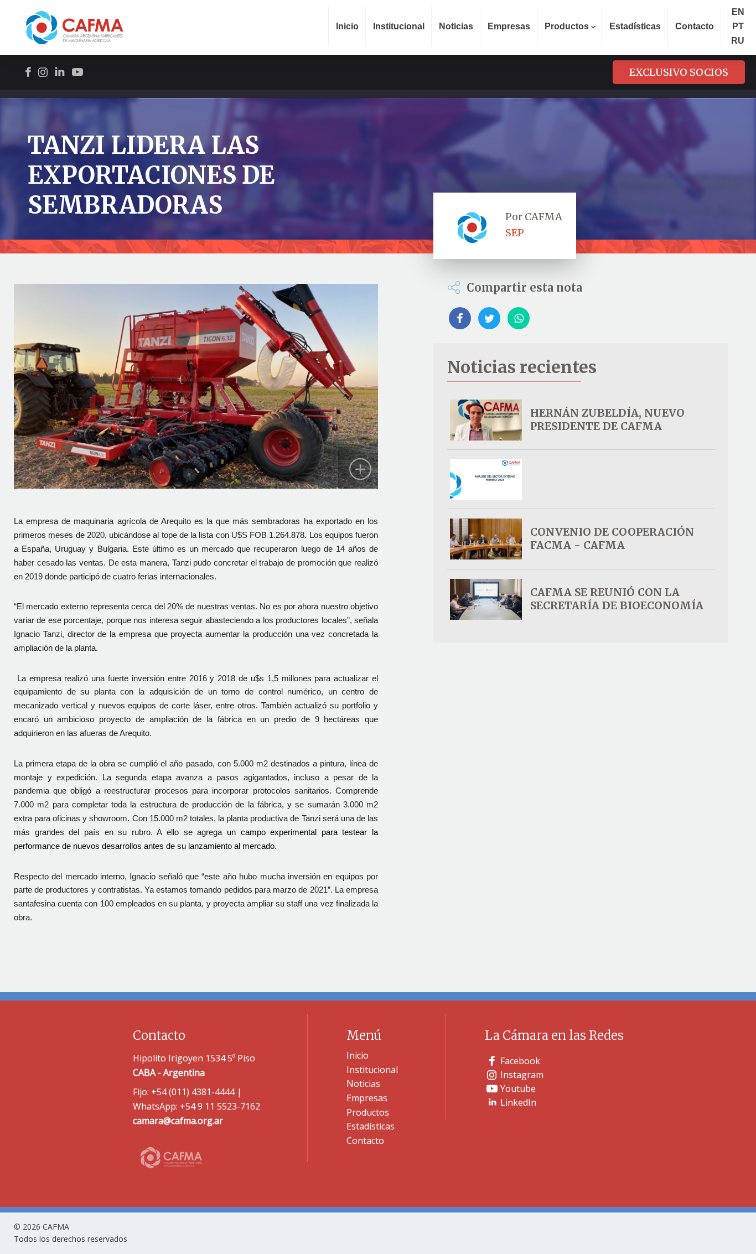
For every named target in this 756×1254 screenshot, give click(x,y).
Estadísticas (635, 26)
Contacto (694, 26)
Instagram (521, 1075)
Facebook (520, 1061)
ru (737, 40)
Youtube (518, 1088)
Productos (367, 1112)
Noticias (456, 26)
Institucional (398, 26)
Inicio (347, 26)
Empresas (509, 26)
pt (738, 26)
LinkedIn (518, 1102)
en (738, 12)
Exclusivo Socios (678, 72)
